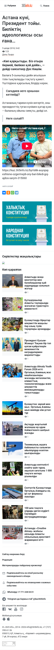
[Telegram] (16, 192)
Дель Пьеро (8, 54)
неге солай (7, 186)
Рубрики (11, 5)
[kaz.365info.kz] (27, 6)
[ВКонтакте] (4, 192)
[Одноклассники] (8, 192)
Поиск (46, 6)
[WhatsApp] (12, 192)
